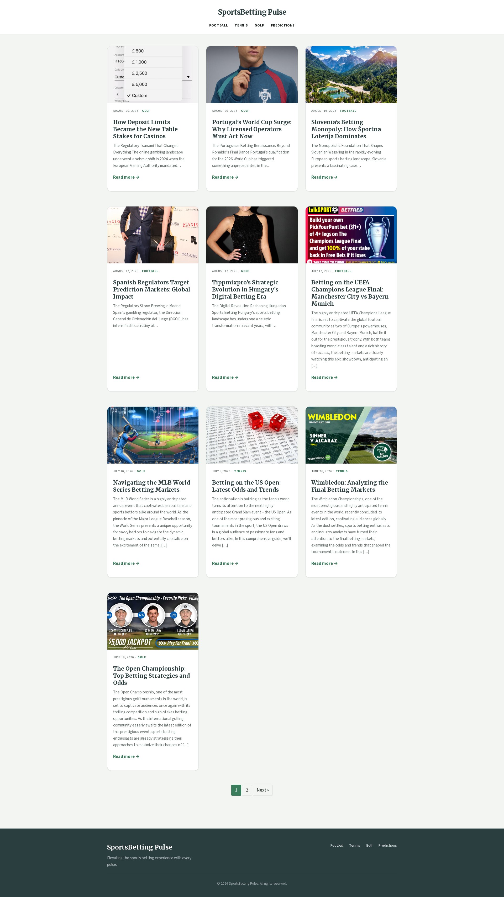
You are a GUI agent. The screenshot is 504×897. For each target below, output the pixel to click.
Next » (263, 790)
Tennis (241, 25)
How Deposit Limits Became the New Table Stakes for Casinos (145, 129)
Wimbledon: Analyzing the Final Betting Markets (349, 486)
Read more (124, 177)
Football (218, 25)
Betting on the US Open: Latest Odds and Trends (246, 486)
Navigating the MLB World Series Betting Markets (151, 486)
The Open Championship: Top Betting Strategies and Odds (151, 675)
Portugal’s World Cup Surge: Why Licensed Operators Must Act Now (251, 129)
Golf (259, 25)
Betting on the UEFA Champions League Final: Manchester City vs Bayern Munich (350, 293)
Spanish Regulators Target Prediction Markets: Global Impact (151, 289)
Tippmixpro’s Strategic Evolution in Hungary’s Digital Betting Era (245, 289)
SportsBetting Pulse (252, 12)
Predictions (283, 25)
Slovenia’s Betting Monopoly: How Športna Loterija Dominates (346, 129)
